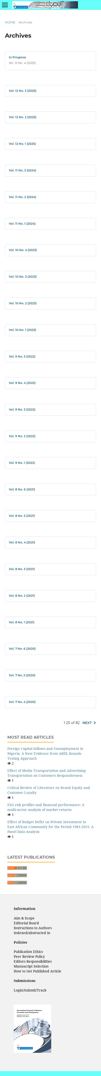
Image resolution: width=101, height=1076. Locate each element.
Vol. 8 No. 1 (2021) (21, 622)
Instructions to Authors (33, 928)
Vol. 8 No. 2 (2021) (22, 595)
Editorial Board (26, 923)
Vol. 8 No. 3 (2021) (22, 569)
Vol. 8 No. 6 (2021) (22, 489)
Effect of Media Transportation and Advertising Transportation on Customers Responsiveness (46, 773)
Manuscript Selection (31, 966)
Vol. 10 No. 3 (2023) (23, 276)
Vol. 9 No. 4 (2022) (22, 383)
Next (87, 723)
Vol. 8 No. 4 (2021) (22, 542)
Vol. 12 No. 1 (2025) (22, 144)
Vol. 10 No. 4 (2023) (23, 250)
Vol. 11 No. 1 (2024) (22, 223)
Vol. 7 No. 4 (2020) (22, 702)
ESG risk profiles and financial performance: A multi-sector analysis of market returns (45, 807)
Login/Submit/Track (30, 990)
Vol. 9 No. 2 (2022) (22, 436)
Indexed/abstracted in (32, 932)
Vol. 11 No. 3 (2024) (22, 170)
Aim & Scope (24, 918)
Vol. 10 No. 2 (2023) (23, 303)
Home (10, 22)
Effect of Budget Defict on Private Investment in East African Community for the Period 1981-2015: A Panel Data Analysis (50, 827)
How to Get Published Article (37, 971)
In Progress (17, 57)
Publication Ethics (28, 951)
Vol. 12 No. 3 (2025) (22, 91)
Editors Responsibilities (33, 961)
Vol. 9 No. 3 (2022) (22, 409)
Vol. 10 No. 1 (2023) (22, 330)
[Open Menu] (5, 5)
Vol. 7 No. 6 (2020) (22, 648)
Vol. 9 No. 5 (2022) (22, 356)
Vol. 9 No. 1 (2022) (22, 463)
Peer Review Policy (29, 956)
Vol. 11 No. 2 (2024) (22, 197)
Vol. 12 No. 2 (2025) (22, 117)
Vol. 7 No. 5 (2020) (22, 675)
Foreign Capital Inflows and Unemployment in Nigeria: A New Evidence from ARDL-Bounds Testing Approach (45, 753)
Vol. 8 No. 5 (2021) (22, 516)
